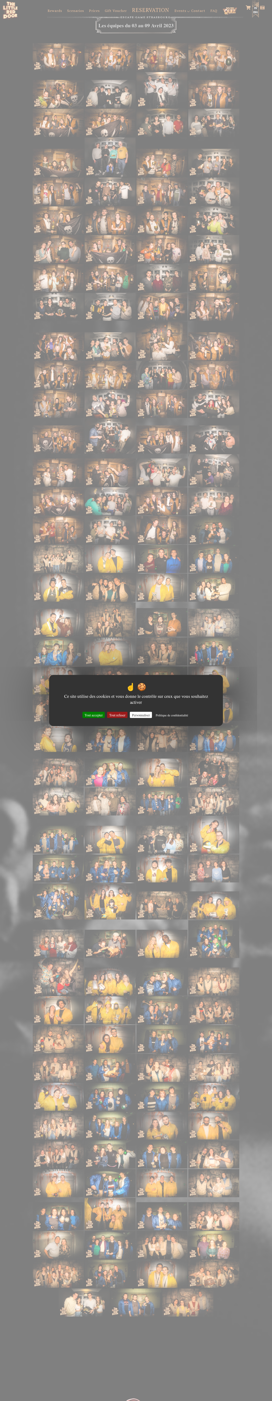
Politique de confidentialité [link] (172, 715)
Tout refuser (117, 715)
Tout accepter (94, 715)
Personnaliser (141, 715)
